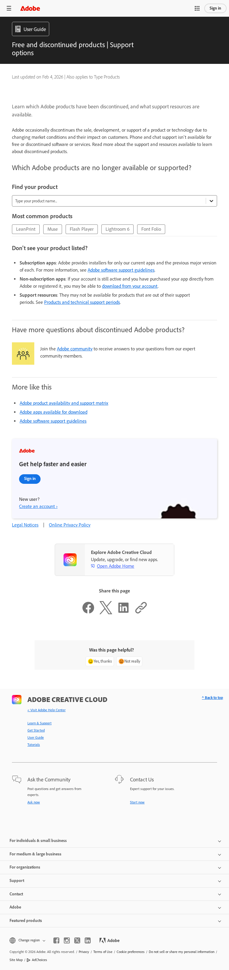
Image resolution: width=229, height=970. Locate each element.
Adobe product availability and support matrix (64, 403)
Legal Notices (25, 525)
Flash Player (82, 229)
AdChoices (39, 960)
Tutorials (33, 745)
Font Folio (151, 229)
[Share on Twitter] (105, 612)
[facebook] (56, 940)
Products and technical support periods (82, 302)
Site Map (16, 960)
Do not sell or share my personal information (181, 952)
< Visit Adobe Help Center (46, 710)
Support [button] (17, 880)
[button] (197, 8)
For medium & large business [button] (35, 854)
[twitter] (77, 940)
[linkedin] (88, 940)
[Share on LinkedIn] (123, 612)
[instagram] (67, 940)
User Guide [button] (35, 29)
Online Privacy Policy (69, 525)
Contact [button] (16, 894)
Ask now (33, 802)
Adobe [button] (15, 907)
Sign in (215, 8)
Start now (137, 802)
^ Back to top (212, 697)
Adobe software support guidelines (121, 270)
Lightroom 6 (117, 229)
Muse (52, 229)
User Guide (35, 737)
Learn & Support (39, 723)
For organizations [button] (25, 867)
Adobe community (74, 349)
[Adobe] (30, 8)
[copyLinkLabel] (141, 612)
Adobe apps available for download (53, 412)
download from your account (130, 286)
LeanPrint (25, 229)
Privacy (84, 952)
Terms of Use (102, 952)
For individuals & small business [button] (38, 840)
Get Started (36, 730)
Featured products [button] (26, 920)
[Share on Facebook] (88, 612)
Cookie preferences (131, 952)
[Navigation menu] (9, 8)
